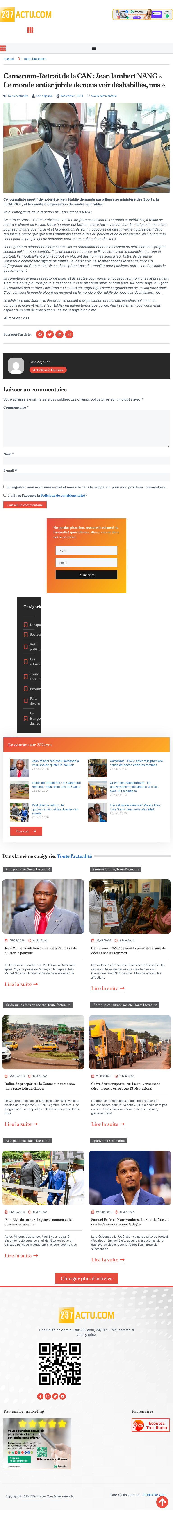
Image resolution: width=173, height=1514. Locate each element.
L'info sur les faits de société (26, 1005)
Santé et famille (103, 869)
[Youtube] (62, 1396)
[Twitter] (55, 1396)
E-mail (10, 470)
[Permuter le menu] (94, 48)
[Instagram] (48, 1396)
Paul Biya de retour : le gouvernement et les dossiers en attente (55, 809)
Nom (8, 454)
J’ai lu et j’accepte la (48, 495)
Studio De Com (154, 1495)
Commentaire (16, 407)
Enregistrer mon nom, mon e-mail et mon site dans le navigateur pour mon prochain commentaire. (86, 487)
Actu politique (16, 869)
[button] (40, 334)
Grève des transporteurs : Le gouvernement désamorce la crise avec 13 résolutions (134, 787)
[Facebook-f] (40, 1396)
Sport (96, 1141)
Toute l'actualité (34, 59)
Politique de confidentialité (63, 495)
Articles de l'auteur (48, 370)
